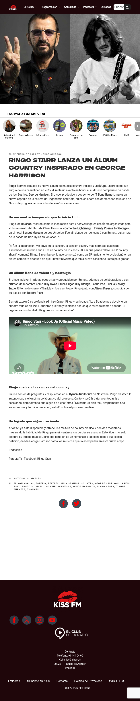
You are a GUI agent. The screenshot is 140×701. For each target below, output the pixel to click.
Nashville (64, 486)
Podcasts (88, 6)
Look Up (50, 486)
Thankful (33, 489)
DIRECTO (29, 6)
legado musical (32, 486)
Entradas (106, 6)
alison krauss (24, 483)
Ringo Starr (105, 486)
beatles (53, 483)
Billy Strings (70, 483)
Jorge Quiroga (51, 154)
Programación (49, 6)
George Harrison (107, 483)
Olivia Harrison (84, 486)
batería (41, 483)
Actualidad (70, 6)
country (87, 483)
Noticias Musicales (27, 478)
